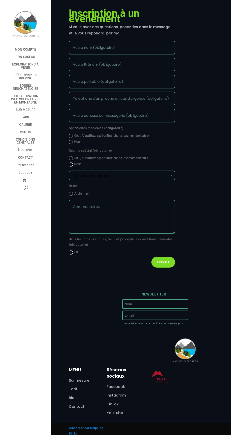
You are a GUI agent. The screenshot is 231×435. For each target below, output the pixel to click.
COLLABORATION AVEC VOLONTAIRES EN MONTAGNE (25, 99)
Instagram (116, 395)
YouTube (115, 412)
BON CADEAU (25, 57)
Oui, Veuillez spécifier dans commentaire (111, 135)
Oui (77, 252)
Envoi (163, 262)
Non (77, 141)
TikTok (113, 404)
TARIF (25, 117)
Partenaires (25, 165)
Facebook (116, 386)
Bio (71, 397)
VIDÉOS (25, 132)
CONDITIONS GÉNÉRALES (25, 141)
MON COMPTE (25, 49)
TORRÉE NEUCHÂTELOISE (25, 87)
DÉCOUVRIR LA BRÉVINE (25, 76)
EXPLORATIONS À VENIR (25, 66)
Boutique (25, 172)
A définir (81, 193)
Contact (76, 406)
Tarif (73, 389)
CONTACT (25, 157)
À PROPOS (25, 150)
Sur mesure (79, 380)
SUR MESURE (25, 110)
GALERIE (25, 124)
